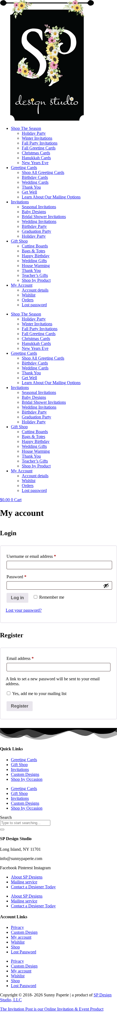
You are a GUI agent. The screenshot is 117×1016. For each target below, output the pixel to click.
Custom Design (24, 932)
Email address (28, 658)
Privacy (17, 927)
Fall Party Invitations (39, 143)
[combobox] (25, 823)
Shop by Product (36, 280)
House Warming (36, 265)
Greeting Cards (24, 167)
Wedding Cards (35, 182)
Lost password (34, 304)
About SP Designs (26, 877)
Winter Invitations (37, 138)
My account (21, 937)
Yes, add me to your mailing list (38, 693)
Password (24, 576)
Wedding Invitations (39, 221)
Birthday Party (34, 226)
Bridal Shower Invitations (44, 216)
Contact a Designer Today (33, 887)
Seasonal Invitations (39, 206)
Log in (17, 597)
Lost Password (23, 952)
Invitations (20, 202)
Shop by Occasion (26, 779)
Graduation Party (36, 231)
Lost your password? (24, 610)
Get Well (29, 192)
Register (19, 706)
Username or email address (39, 556)
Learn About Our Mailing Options (51, 197)
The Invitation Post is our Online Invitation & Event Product (51, 1009)
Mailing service (24, 882)
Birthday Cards (35, 177)
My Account (21, 285)
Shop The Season (26, 128)
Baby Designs (34, 211)
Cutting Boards (35, 246)
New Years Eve (35, 162)
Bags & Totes (33, 251)
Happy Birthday (36, 255)
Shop (15, 947)
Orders (27, 300)
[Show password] (106, 586)
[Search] (2, 829)
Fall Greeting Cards (39, 148)
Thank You (31, 187)
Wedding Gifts (34, 260)
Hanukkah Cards (36, 157)
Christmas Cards (36, 153)
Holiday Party (34, 133)
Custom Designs (25, 774)
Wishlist (28, 295)
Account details (35, 290)
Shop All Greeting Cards (43, 172)
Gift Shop (19, 241)
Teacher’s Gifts (35, 275)
